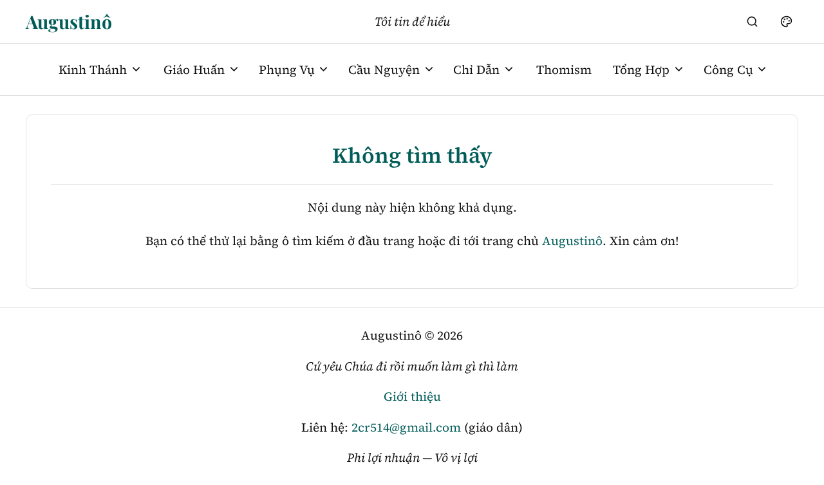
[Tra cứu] (752, 21)
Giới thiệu (412, 396)
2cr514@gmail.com (406, 427)
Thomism (564, 69)
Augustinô (69, 21)
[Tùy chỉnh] (786, 21)
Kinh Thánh (93, 69)
